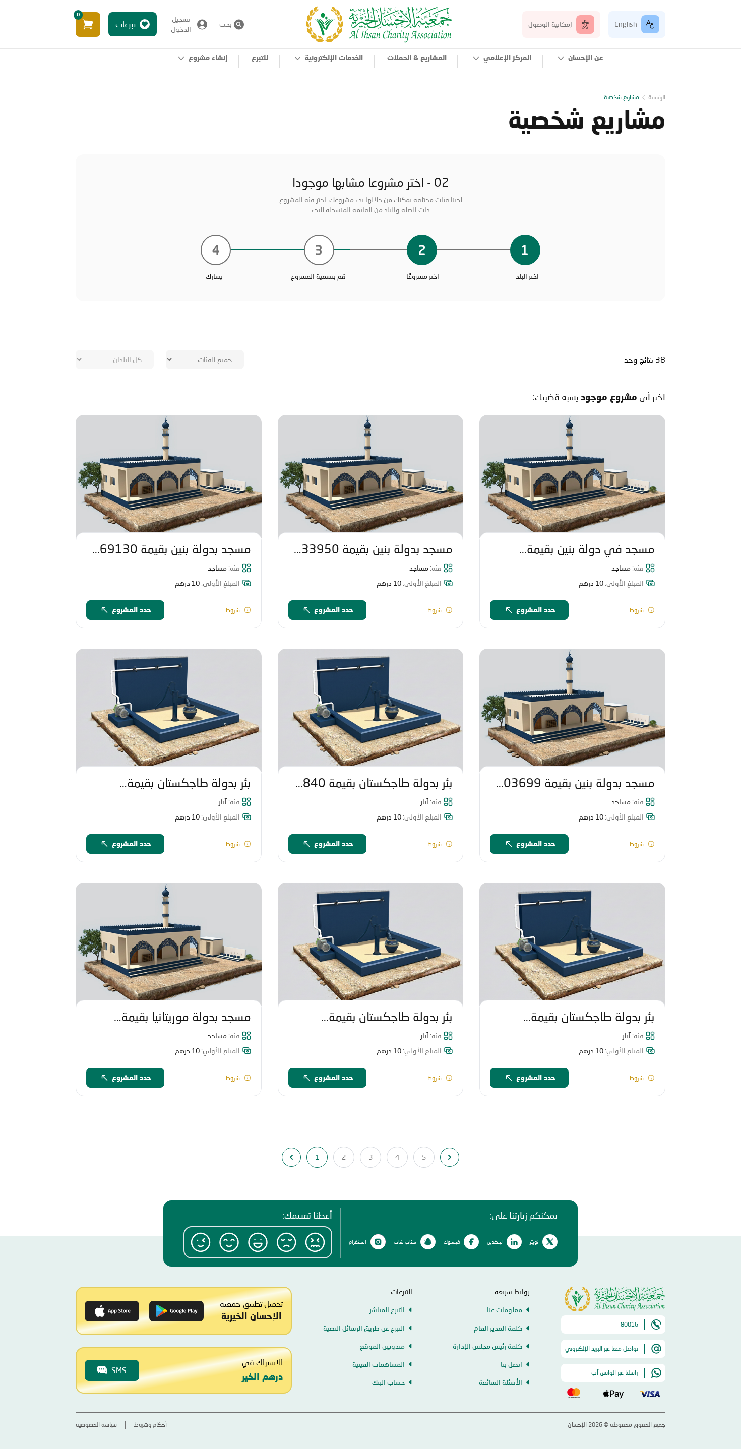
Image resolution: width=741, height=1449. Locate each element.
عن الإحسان (585, 58)
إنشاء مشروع (208, 58)
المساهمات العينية (378, 1364)
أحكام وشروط (150, 1424)
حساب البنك (388, 1382)
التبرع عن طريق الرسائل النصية (364, 1328)
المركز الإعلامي (507, 58)
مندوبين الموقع (382, 1346)
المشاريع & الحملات (417, 58)
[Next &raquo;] (449, 1157)
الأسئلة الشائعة (500, 1382)
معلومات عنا (504, 1309)
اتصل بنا (511, 1364)
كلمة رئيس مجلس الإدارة (487, 1346)
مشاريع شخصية (621, 97)
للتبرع (260, 58)
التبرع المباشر (387, 1309)
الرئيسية (656, 97)
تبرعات (125, 24)
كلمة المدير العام (498, 1328)
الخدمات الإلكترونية (334, 58)
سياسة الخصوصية (96, 1424)
